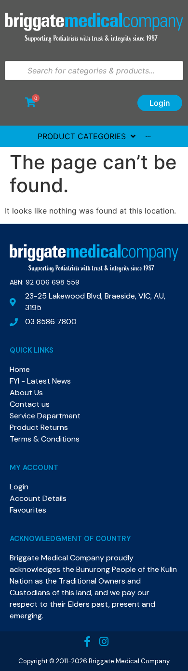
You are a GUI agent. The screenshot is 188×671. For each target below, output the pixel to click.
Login (159, 103)
